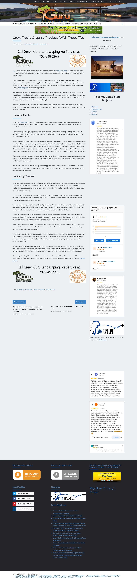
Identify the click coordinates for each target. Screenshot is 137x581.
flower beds (24, 122)
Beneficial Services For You (77, 575)
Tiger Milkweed (97, 109)
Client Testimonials (40, 23)
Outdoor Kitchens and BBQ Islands (25, 577)
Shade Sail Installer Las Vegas (92, 23)
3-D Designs (57, 575)
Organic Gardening (31, 44)
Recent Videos (19, 575)
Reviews (111, 1)
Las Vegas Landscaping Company (47, 576)
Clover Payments (94, 1)
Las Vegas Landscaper (19, 23)
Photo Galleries (66, 23)
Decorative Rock (115, 575)
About (64, 575)
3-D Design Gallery (82, 1)
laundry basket (28, 289)
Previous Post (20, 302)
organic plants (23, 88)
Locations (116, 576)
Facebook (46, 1)
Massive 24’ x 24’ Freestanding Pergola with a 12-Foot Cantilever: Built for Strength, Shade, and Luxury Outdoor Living (69, 555)
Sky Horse (95, 107)
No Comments (44, 44)
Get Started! (54, 1)
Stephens (94, 114)
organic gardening (61, 70)
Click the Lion (103, 340)
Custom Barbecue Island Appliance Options (98, 576)
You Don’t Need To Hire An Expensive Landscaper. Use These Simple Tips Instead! (28, 309)
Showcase (104, 1)
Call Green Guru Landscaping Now (104, 37)
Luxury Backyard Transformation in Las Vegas (67, 516)
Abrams (94, 111)
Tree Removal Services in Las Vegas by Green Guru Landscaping (56, 577)
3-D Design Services (46, 575)
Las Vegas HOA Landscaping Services (25, 576)
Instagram (63, 1)
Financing (71, 1)
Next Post (79, 302)
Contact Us (38, 1)
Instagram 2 (118, 1)
